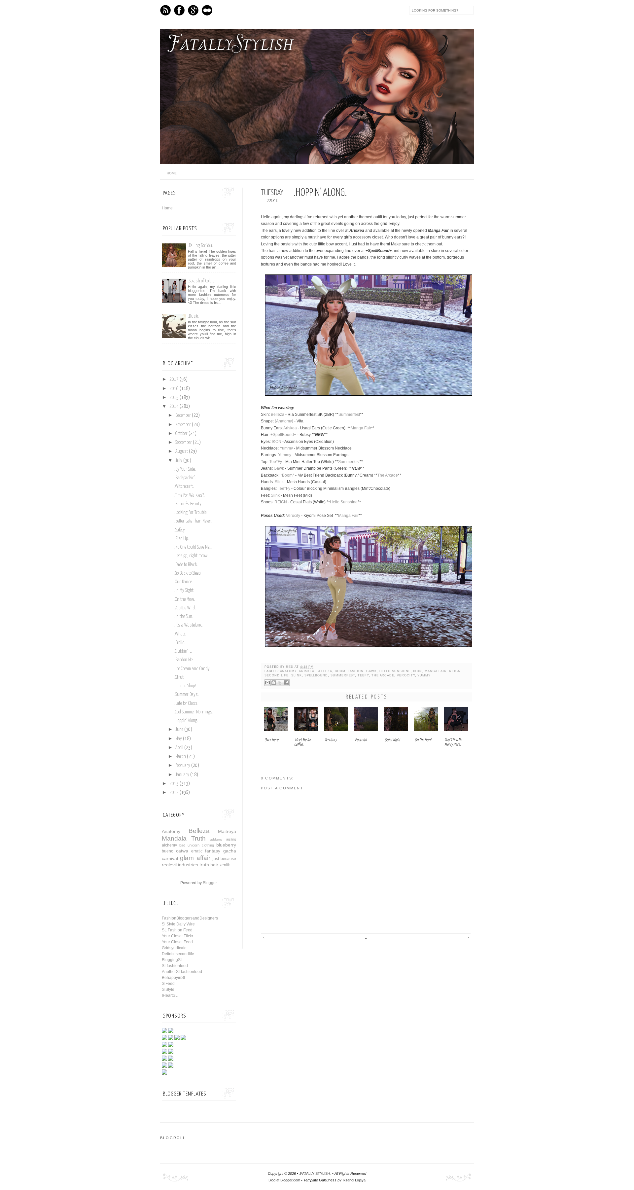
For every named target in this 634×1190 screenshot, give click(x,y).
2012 (174, 792)
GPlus (193, 10)
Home (167, 208)
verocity (406, 675)
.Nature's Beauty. (188, 504)
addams (216, 839)
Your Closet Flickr (177, 936)
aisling (231, 839)
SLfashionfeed (175, 965)
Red (290, 666)
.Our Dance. (183, 582)
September (183, 442)
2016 (174, 388)
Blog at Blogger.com (284, 1180)
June (179, 729)
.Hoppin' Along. (186, 720)
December (183, 415)
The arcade (382, 675)
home (172, 173)
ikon (417, 671)
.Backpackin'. (185, 478)
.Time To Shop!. (185, 686)
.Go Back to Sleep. (187, 573)
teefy (363, 675)
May (178, 739)
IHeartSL (170, 995)
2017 (174, 379)
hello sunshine (395, 671)
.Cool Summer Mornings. (193, 712)
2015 (174, 397)
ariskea (306, 671)
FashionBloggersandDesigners (190, 918)
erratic (196, 851)
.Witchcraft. (184, 486)
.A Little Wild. (185, 608)
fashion (356, 671)
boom (340, 671)
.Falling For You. (200, 245)
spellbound (316, 675)
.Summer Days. (186, 694)
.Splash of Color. (201, 280)
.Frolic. (179, 642)
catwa (182, 850)
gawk (371, 671)
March (180, 756)
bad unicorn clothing (196, 845)
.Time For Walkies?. (189, 495)
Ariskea (290, 428)
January (182, 775)
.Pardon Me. (184, 660)
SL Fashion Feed (177, 930)
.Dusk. (193, 316)
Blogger (210, 883)
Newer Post (265, 938)
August (181, 451)
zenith (225, 865)
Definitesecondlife (178, 954)
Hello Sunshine (344, 502)
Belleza (277, 414)
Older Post (466, 938)
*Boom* (287, 475)
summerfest (343, 675)
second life (276, 675)
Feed (165, 10)
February (182, 765)
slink (296, 675)
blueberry (226, 844)
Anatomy (288, 671)
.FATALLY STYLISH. (315, 1173)
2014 (174, 406)
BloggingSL (172, 959)
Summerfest (349, 414)
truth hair (208, 864)
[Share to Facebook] (286, 682)
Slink (279, 482)
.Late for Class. (186, 703)
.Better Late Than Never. (193, 521)
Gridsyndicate (174, 948)
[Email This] (267, 682)
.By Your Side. (185, 469)
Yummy (286, 448)
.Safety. (180, 530)
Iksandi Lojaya (354, 1180)
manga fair (435, 671)
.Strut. (179, 677)
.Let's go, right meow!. (191, 556)
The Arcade (387, 475)
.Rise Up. (181, 538)
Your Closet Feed (177, 942)
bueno (167, 851)
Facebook (179, 10)
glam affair (195, 857)
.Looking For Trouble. (190, 512)
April (179, 747)
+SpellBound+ (283, 434)
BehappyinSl (173, 977)
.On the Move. (184, 599)
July (178, 460)
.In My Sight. (184, 590)
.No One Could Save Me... (193, 547)
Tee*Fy (275, 461)
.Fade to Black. (186, 564)
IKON (276, 441)
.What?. (180, 634)
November (183, 424)
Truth (198, 838)
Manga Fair (361, 428)
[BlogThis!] (273, 682)
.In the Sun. (183, 616)
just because (224, 858)
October (181, 433)
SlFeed (168, 983)
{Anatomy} (284, 421)
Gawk (279, 468)
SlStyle (168, 989)
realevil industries (180, 864)
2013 (174, 783)
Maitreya (227, 831)
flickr (207, 10)
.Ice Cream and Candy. (192, 669)
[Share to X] (280, 682)
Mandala (174, 838)
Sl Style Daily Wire (178, 924)
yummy (424, 675)
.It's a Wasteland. (188, 625)
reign (455, 671)
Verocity (293, 515)
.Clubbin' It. (183, 651)
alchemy (169, 845)
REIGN (280, 502)
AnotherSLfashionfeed (182, 971)
